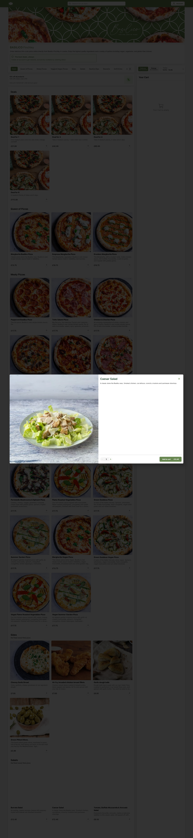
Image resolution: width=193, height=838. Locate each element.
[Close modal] (179, 378)
